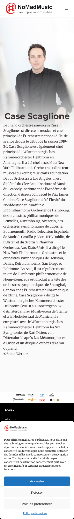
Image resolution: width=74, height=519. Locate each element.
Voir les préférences (37, 504)
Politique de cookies (35, 513)
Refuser (37, 492)
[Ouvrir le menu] (66, 8)
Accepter (37, 481)
